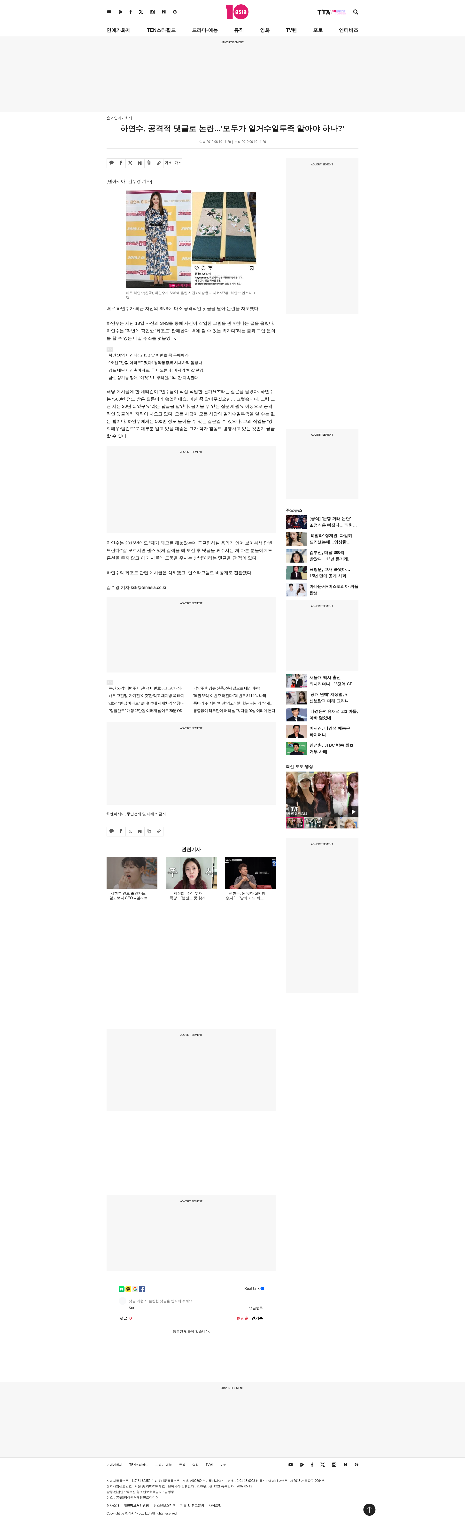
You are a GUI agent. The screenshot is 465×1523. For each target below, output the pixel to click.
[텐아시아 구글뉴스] (175, 12)
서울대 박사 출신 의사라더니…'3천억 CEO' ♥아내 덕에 (333, 684)
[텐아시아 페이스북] (131, 12)
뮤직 (239, 30)
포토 (318, 30)
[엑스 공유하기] (130, 163)
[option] (322, 794)
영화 (265, 30)
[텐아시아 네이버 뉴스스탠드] (164, 12)
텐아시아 (131, 1513)
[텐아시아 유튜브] (109, 12)
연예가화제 (119, 30)
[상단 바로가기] (369, 1510)
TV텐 (291, 30)
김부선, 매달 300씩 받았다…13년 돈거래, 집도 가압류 (329, 559)
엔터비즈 (348, 30)
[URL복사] (158, 163)
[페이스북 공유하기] (121, 163)
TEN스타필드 (161, 30)
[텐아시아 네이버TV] (120, 12)
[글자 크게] (168, 163)
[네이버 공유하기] (140, 163)
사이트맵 (215, 1505)
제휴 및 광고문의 (192, 1505)
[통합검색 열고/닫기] (355, 12)
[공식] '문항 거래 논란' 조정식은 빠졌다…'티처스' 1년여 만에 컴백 (334, 525)
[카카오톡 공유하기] (111, 163)
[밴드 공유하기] (149, 163)
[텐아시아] (237, 11)
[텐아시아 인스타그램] (152, 12)
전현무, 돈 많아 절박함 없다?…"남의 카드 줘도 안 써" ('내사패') (247, 898)
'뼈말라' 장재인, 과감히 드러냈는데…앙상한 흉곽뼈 (331, 542)
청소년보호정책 (165, 1505)
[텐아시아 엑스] (141, 12)
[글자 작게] (177, 163)
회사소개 (113, 1505)
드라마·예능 (205, 30)
